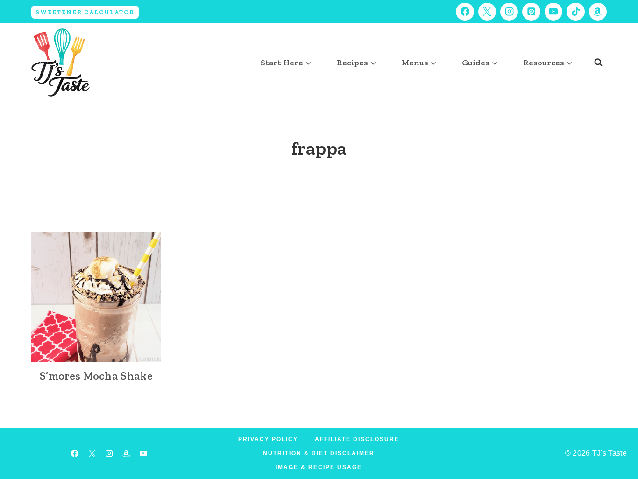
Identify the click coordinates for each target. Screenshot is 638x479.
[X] (487, 12)
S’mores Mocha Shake (96, 375)
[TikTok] (575, 12)
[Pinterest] (531, 12)
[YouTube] (553, 12)
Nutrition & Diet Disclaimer (319, 453)
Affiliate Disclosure (357, 439)
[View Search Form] (598, 62)
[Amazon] (598, 12)
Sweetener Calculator (85, 11)
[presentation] (96, 297)
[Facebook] (465, 12)
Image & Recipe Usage (319, 467)
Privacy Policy (268, 439)
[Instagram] (509, 12)
